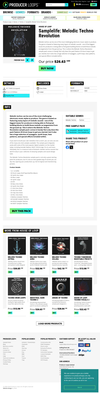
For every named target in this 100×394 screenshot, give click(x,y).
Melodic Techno (71, 120)
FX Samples (44, 350)
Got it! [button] (80, 387)
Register (84, 1)
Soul (23, 356)
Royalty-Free (10, 96)
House (24, 350)
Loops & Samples (46, 354)
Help (79, 1)
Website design (7, 388)
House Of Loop (45, 26)
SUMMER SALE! (62, 12)
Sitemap (5, 364)
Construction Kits (46, 342)
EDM (23, 346)
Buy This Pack (21, 211)
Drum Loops (44, 346)
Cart (94, 5)
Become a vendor (8, 346)
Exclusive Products (46, 348)
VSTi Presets (44, 360)
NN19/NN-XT (74, 91)
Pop (23, 352)
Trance (24, 358)
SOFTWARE (76, 12)
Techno (81, 120)
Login (88, 1)
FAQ (4, 354)
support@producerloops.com (68, 344)
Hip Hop (24, 348)
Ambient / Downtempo (28, 342)
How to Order (7, 352)
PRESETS (83, 12)
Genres (20, 12)
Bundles (90, 12)
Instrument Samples (46, 352)
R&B (23, 354)
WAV (85, 91)
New (70, 12)
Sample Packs (7, 342)
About (73, 1)
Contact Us (6, 350)
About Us (5, 348)
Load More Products (50, 323)
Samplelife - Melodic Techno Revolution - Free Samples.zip (79, 131)
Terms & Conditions (8, 358)
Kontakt (86, 88)
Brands (46, 12)
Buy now (47, 68)
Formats (33, 12)
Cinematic (25, 344)
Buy (10, 272)
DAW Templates (45, 344)
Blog (76, 1)
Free (95, 12)
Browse (8, 12)
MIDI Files (43, 356)
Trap (23, 360)
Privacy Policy (7, 360)
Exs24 (72, 88)
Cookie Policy (7, 362)
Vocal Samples (45, 358)
